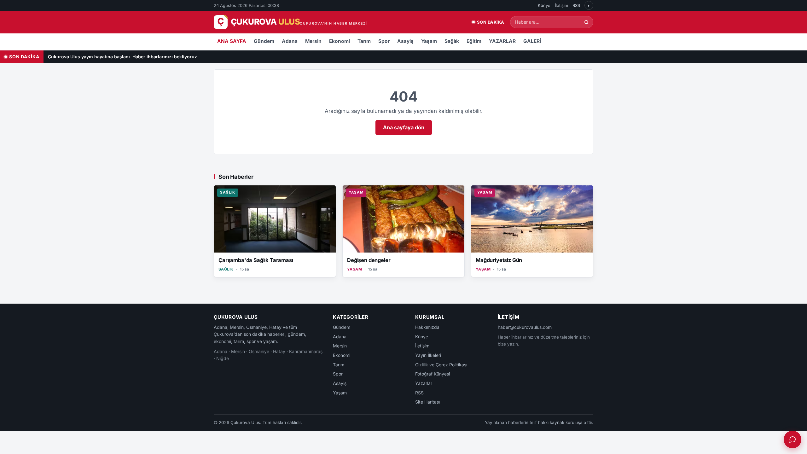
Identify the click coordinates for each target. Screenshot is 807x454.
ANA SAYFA (231, 41)
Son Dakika (490, 22)
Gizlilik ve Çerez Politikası (441, 364)
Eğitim (474, 41)
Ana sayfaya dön (403, 127)
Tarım (364, 41)
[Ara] (586, 22)
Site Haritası (427, 402)
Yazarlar (423, 383)
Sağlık (451, 41)
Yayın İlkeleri (428, 355)
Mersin (313, 41)
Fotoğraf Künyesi (432, 373)
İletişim (561, 5)
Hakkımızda (427, 327)
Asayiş (405, 41)
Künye (544, 5)
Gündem (264, 41)
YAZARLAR (502, 41)
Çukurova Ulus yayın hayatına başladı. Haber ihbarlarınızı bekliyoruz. (123, 56)
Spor (384, 41)
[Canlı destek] (792, 439)
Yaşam (429, 41)
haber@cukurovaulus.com (525, 327)
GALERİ (532, 41)
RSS (576, 5)
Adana (290, 41)
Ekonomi (339, 41)
